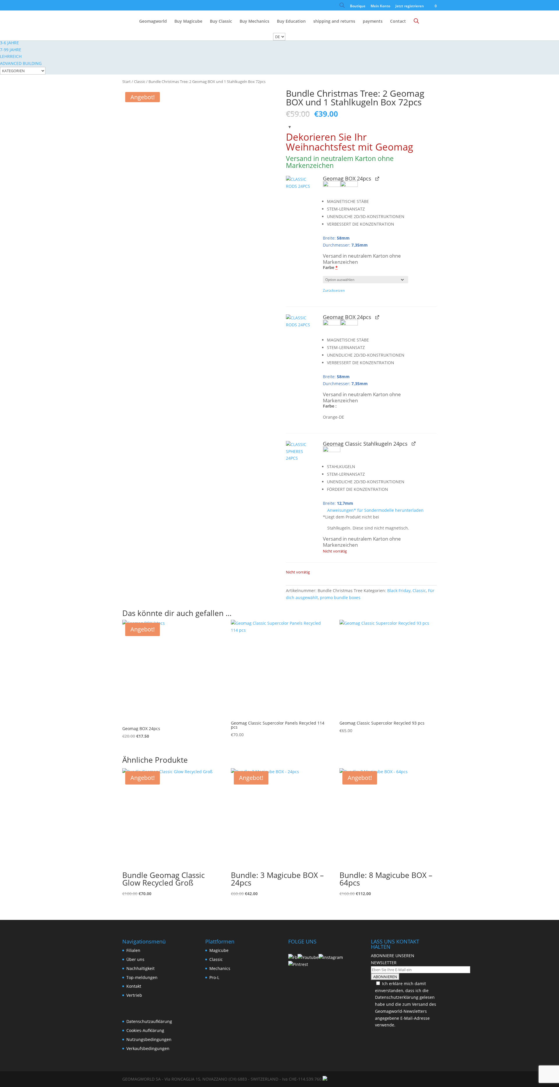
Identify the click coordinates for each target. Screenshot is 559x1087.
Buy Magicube (188, 21)
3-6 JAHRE (9, 42)
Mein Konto (380, 6)
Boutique (357, 6)
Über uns (135, 959)
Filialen (133, 950)
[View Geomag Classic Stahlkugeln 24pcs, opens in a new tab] (413, 443)
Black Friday (399, 590)
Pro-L (214, 977)
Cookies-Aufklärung (145, 1030)
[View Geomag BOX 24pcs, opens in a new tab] (377, 178)
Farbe (330, 267)
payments (373, 21)
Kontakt (133, 986)
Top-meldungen (142, 977)
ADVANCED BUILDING (21, 63)
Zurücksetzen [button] (334, 290)
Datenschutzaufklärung (149, 1021)
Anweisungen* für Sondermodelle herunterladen (375, 510)
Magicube (219, 950)
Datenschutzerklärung (396, 997)
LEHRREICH (11, 56)
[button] (301, 192)
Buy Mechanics (254, 21)
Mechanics (219, 968)
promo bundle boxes (340, 597)
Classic (139, 81)
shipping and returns (334, 21)
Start (126, 81)
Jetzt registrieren (409, 6)
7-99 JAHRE (10, 49)
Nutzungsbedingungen (148, 1039)
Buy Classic (221, 21)
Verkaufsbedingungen (147, 1048)
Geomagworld (153, 21)
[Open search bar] (342, 6)
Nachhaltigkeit (140, 968)
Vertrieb (134, 995)
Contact (398, 21)
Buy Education (291, 21)
